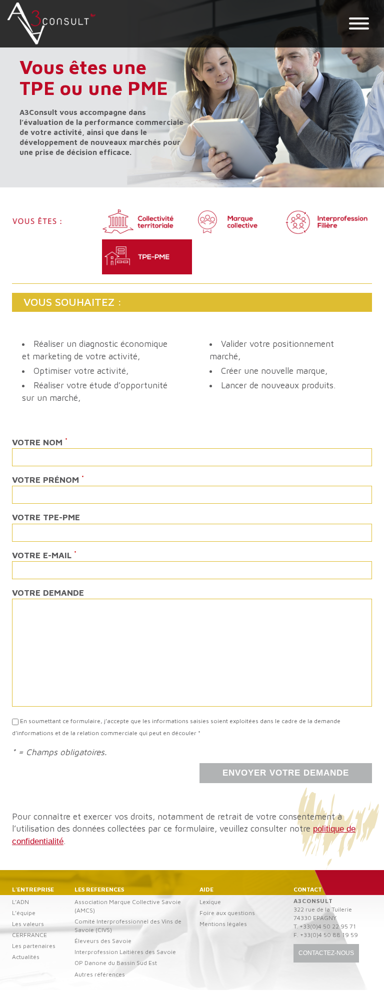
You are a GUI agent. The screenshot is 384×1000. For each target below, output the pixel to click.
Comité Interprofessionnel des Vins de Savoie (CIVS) (128, 926)
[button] (359, 24)
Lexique (210, 902)
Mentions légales (223, 924)
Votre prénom (48, 479)
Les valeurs (28, 924)
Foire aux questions (227, 913)
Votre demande (48, 593)
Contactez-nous (326, 953)
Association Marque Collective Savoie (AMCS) (127, 906)
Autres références (99, 974)
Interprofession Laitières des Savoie (125, 952)
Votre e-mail (44, 554)
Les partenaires (34, 946)
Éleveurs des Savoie (103, 941)
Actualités (26, 957)
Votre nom (40, 441)
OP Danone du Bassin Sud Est (115, 963)
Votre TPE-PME (46, 517)
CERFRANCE (29, 935)
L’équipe (24, 913)
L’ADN (20, 902)
